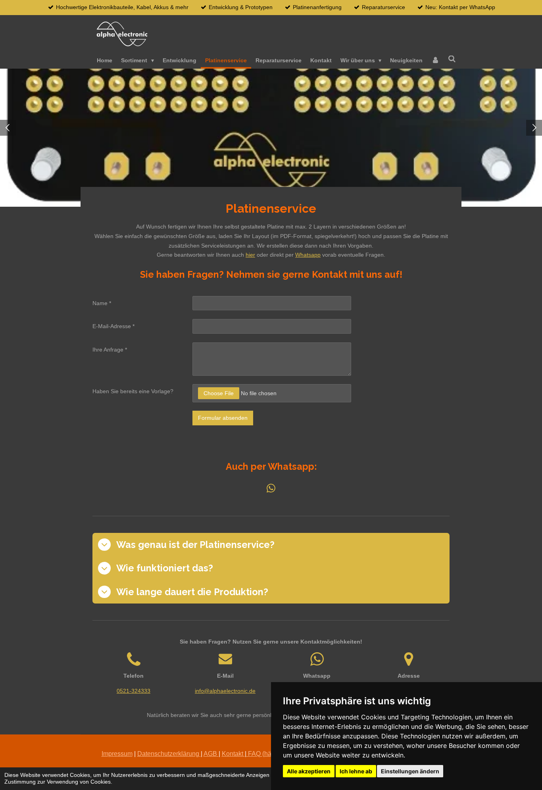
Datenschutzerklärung (169, 753)
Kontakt (232, 753)
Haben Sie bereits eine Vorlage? (132, 391)
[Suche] (452, 59)
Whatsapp (308, 255)
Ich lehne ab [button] (356, 771)
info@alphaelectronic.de (225, 691)
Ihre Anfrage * (109, 349)
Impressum (117, 753)
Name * (101, 303)
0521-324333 (133, 691)
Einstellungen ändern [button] (410, 771)
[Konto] (435, 61)
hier (250, 255)
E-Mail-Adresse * (113, 326)
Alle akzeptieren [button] (309, 771)
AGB (211, 753)
